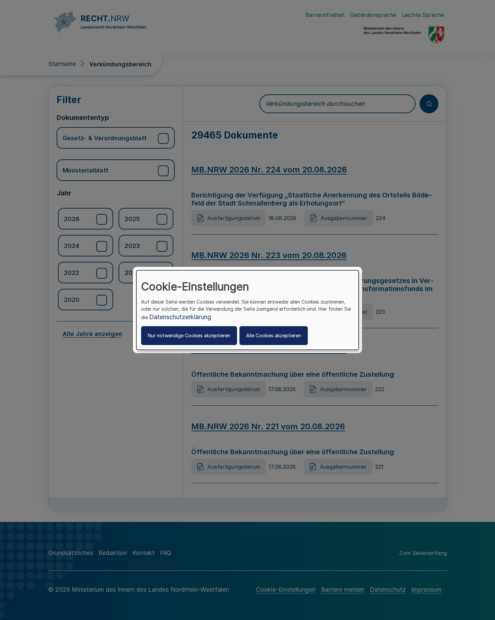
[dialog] (247, 310)
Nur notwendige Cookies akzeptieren (189, 335)
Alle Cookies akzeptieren (273, 335)
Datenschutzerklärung (180, 316)
